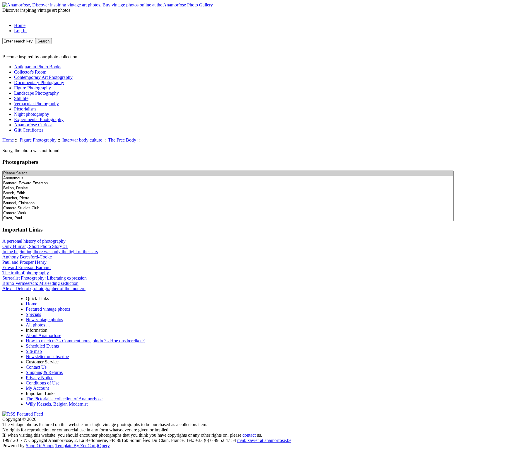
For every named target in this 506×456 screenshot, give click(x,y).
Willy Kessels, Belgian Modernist (57, 403)
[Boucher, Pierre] (228, 198)
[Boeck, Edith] (228, 193)
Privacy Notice (39, 377)
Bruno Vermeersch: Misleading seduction (40, 283)
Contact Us (36, 367)
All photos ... (38, 324)
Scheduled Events (42, 345)
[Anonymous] (228, 178)
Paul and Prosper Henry (24, 262)
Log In (20, 30)
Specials (33, 314)
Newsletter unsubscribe (47, 356)
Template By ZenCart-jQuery (82, 445)
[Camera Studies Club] (228, 208)
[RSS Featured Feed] (22, 413)
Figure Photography (38, 139)
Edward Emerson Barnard (26, 267)
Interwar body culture (82, 139)
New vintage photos (44, 319)
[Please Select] (228, 173)
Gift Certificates (28, 129)
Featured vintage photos (48, 309)
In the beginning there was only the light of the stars (50, 251)
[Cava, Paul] (228, 218)
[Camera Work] (228, 213)
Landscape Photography (36, 93)
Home (19, 25)
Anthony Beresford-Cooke (27, 256)
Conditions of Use (42, 382)
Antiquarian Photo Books (37, 66)
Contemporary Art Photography (43, 77)
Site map (34, 351)
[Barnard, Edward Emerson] (228, 183)
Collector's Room (30, 71)
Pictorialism (25, 108)
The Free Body (122, 139)
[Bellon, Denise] (228, 188)
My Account (37, 388)
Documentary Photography (39, 82)
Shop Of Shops (40, 445)
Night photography (31, 114)
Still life (21, 98)
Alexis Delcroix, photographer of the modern (44, 288)
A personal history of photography (34, 241)
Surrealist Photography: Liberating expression (44, 277)
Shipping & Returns (44, 372)
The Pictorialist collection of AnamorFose (64, 398)
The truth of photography (25, 272)
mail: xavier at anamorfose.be (264, 440)
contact (249, 435)
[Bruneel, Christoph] (228, 203)
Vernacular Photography (36, 103)
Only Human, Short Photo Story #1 (35, 246)
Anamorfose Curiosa (33, 124)
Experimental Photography (39, 119)
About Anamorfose (43, 335)
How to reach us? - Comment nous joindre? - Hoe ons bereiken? (85, 340)
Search (43, 41)
